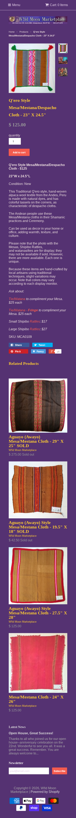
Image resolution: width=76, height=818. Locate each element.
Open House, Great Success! (31, 733)
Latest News (17, 727)
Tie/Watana (17, 299)
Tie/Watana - (23, 310)
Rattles (35, 321)
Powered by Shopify (45, 791)
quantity (14, 135)
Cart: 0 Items (59, 5)
